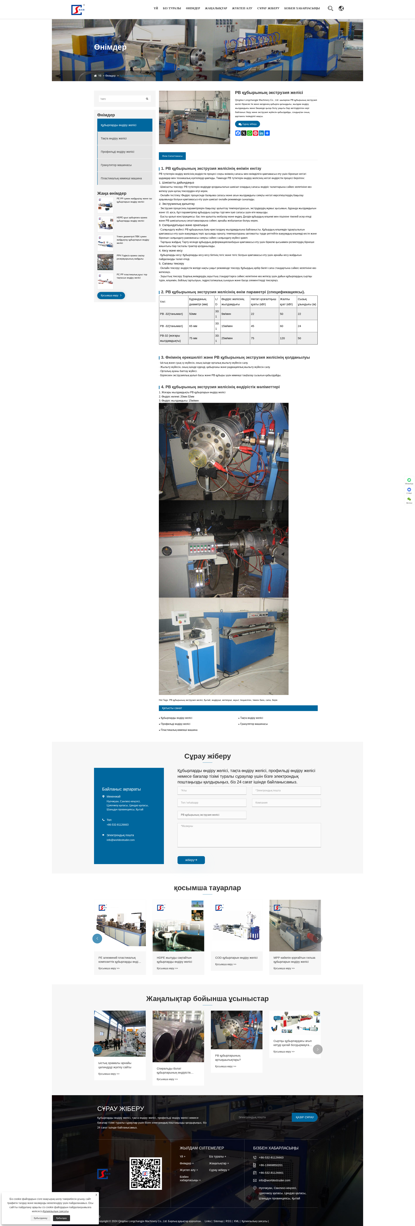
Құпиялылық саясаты (254, 1221)
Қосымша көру (110, 295)
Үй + (183, 1156)
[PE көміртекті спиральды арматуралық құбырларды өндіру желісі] (178, 925)
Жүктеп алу (242, 8)
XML (236, 1221)
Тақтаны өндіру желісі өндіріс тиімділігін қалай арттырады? (177, 1039)
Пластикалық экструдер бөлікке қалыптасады (119, 1053)
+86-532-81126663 (118, 824)
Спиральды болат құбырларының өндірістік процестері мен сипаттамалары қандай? (294, 1071)
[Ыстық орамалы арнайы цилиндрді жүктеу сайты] (236, 1034)
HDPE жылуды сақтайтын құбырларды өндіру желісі (291, 959)
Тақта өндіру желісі (114, 138)
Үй (156, 8)
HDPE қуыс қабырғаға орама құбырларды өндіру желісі (132, 219)
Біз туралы (172, 8)
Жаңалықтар (216, 8)
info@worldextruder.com (121, 840)
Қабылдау (61, 1218)
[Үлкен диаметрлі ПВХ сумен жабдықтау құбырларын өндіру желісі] (105, 236)
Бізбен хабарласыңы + (190, 1178)
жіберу (191, 860)
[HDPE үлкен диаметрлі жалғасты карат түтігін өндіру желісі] (120, 925)
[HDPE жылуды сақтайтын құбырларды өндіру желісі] (295, 925)
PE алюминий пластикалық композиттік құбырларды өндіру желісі (236, 960)
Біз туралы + (217, 1156)
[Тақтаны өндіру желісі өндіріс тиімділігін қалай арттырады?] (178, 1021)
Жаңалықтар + (219, 1163)
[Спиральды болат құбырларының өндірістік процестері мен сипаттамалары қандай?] (295, 1036)
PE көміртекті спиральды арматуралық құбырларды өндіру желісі (174, 960)
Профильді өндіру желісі (117, 151)
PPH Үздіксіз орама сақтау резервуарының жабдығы (130, 257)
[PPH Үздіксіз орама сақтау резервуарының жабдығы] (105, 255)
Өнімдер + (187, 1163)
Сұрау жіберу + (219, 1170)
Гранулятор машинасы (116, 165)
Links (208, 1221)
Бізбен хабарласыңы (302, 8)
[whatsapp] (100, 1216)
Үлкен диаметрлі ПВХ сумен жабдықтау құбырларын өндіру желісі (133, 239)
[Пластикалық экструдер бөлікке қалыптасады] (120, 1028)
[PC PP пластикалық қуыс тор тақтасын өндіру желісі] (105, 274)
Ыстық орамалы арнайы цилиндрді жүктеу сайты (231, 1065)
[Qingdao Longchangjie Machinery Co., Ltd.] (78, 9)
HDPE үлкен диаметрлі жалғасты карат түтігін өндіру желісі (118, 960)
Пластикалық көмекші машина (121, 178)
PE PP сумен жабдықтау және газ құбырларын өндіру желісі (134, 200)
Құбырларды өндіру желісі (135, 75)
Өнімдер (193, 8)
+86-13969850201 (271, 1165)
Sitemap (218, 1221)
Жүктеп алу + (189, 1170)
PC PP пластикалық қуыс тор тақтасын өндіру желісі (132, 276)
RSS (228, 1221)
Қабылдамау (40, 1218)
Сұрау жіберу (268, 8)
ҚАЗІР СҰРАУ (305, 1117)
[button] (97, 938)
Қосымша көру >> (108, 968)
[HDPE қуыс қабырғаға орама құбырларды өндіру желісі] (105, 217)
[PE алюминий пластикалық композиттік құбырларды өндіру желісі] (236, 925)
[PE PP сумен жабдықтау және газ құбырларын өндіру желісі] (105, 198)
